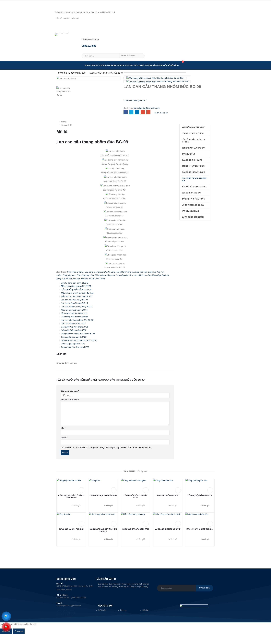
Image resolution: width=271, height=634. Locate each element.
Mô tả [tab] (63, 121)
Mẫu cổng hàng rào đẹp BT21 (135, 529)
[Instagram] (67, 32)
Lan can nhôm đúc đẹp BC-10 (74, 303)
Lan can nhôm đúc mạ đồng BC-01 (76, 306)
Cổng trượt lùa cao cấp (136, 272)
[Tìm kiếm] (140, 55)
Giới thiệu (99, 65)
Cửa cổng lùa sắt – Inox (126, 275)
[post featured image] (69, 486)
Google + (143, 112)
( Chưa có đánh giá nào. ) (135, 100)
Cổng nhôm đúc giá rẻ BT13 (73, 337)
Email (148, 112)
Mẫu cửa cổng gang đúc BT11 (76, 286)
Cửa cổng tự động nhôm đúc (146, 108)
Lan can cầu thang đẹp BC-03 (74, 300)
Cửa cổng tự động (75, 272)
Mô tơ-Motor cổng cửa (105, 275)
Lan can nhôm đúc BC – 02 (73, 323)
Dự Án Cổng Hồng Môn (114, 272)
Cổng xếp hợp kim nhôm (193, 166)
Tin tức (66, 18)
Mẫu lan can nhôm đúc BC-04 (74, 310)
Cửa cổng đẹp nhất (85, 275)
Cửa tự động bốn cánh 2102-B (74, 283)
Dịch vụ (123, 65)
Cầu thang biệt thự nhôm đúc (74, 313)
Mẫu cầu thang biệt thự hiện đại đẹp (77, 293)
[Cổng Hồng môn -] (68, 36)
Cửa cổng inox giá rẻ (94, 272)
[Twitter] (62, 32)
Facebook (126, 112)
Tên (63, 428)
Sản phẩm (108, 65)
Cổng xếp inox (69, 275)
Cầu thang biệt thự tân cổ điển (74, 317)
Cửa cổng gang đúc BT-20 (73, 344)
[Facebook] (57, 32)
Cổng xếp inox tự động (193, 133)
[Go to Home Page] (53, 73)
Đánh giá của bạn (70, 391)
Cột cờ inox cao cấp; (71, 278)
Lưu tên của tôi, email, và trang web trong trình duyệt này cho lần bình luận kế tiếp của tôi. (108, 447)
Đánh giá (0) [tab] (66, 125)
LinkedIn (137, 112)
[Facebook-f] (59, 612)
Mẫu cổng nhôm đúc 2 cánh (168, 529)
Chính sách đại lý (135, 65)
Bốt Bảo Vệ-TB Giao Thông (93, 278)
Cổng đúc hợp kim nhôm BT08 (74, 327)
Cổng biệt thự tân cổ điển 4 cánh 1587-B (79, 340)
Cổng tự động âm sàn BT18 (200, 495)
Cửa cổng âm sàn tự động (71, 529)
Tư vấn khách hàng (153, 65)
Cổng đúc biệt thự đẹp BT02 (73, 330)
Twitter (131, 112)
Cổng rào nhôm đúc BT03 (167, 495)
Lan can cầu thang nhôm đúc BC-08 (77, 320)
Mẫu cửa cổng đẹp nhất (193, 127)
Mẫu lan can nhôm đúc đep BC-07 (76, 296)
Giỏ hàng (75, 18)
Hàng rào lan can (190, 211)
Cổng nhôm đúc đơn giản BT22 (75, 347)
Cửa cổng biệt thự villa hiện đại (193, 140)
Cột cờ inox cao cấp (191, 193)
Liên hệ (59, 18)
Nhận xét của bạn (70, 400)
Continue (19, 631)
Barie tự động (188, 154)
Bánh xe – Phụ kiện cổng (149, 275)
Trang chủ (89, 65)
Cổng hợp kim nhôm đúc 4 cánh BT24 (78, 333)
